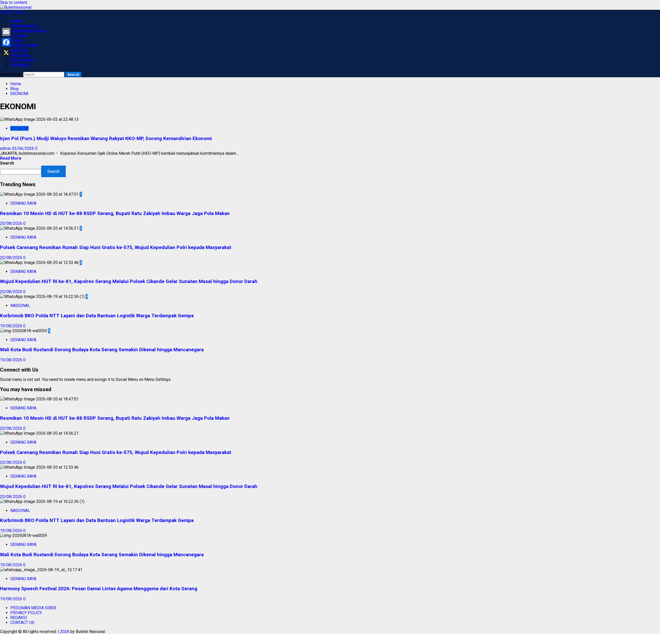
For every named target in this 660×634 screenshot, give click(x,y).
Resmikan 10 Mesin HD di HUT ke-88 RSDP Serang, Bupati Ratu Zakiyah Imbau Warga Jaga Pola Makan (115, 213)
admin (6, 148)
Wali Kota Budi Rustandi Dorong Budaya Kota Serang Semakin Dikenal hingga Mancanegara (102, 350)
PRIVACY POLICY (26, 612)
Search (7, 163)
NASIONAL (20, 55)
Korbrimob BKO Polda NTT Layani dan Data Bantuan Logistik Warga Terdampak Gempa (97, 316)
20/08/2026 (11, 223)
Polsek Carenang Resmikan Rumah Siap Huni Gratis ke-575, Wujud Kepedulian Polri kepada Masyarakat (115, 247)
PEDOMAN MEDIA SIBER (33, 607)
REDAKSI (18, 617)
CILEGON (19, 35)
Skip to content (13, 2)
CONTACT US (22, 622)
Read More (10, 158)
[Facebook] (6, 42)
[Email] (6, 32)
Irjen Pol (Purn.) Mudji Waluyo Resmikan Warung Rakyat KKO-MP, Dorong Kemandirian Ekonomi (106, 138)
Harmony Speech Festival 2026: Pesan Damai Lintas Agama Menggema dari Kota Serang (98, 589)
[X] (6, 52)
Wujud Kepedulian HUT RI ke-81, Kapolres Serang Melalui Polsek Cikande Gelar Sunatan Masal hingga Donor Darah (128, 281)
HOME (16, 21)
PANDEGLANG (23, 45)
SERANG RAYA (24, 26)
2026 (64, 631)
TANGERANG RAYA (28, 31)
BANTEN (18, 50)
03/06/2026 (23, 148)
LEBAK (16, 40)
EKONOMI (19, 65)
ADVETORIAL (23, 60)
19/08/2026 (11, 325)
